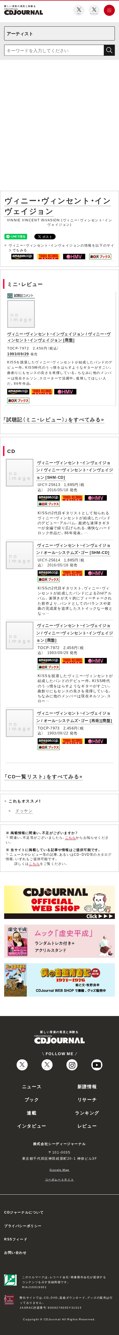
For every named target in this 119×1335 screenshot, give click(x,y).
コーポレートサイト (59, 1179)
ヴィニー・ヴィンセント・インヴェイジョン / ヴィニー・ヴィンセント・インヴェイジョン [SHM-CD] (74, 470)
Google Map (59, 1169)
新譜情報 (87, 1086)
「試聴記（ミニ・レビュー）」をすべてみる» (53, 419)
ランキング (87, 1112)
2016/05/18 (58, 489)
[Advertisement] (59, 126)
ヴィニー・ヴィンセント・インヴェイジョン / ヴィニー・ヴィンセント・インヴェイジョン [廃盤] (58, 337)
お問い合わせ (15, 1252)
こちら (70, 837)
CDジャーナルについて (24, 1212)
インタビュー (31, 1125)
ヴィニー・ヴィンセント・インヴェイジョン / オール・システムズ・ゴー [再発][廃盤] (74, 716)
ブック (32, 1099)
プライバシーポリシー (23, 1225)
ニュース (32, 1086)
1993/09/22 (58, 733)
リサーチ (87, 1099)
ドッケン (24, 810)
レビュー (87, 1125)
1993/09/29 (18, 353)
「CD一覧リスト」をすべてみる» (43, 776)
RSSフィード (15, 1239)
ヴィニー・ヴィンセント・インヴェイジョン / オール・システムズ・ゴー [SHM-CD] (73, 548)
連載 (32, 1112)
